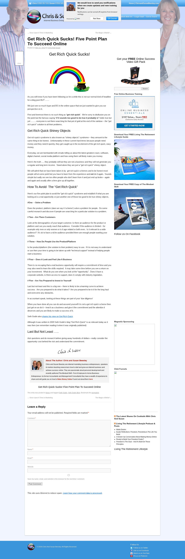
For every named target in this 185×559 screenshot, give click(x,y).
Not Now (96, 18)
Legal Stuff (139, 17)
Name (30, 449)
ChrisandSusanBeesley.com (62, 17)
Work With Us (126, 17)
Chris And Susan (54, 48)
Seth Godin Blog (74, 393)
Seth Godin (63, 393)
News (48, 393)
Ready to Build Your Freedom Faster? (130, 439)
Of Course (112, 18)
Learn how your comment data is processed (82, 493)
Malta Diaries (121, 429)
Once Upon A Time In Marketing (40, 33)
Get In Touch (151, 17)
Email (30, 458)
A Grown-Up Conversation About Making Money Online (136, 437)
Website (30, 467)
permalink (95, 393)
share (19, 63)
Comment (31, 418)
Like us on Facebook (141, 551)
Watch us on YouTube (141, 553)
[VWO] (77, 19)
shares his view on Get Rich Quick (57, 316)
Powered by (71, 19)
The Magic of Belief (103, 33)
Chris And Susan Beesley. (52, 547)
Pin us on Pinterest (140, 556)
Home (131, 3)
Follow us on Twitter (140, 548)
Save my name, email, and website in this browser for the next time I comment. (56, 479)
